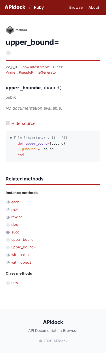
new (14, 283)
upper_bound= (23, 247)
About (93, 7)
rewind (17, 217)
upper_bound (22, 239)
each (15, 202)
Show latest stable (35, 67)
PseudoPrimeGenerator (38, 72)
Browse (76, 7)
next (15, 209)
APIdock (15, 7)
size (14, 224)
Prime (10, 72)
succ (15, 232)
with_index (20, 255)
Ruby (39, 7)
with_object (21, 262)
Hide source (23, 123)
